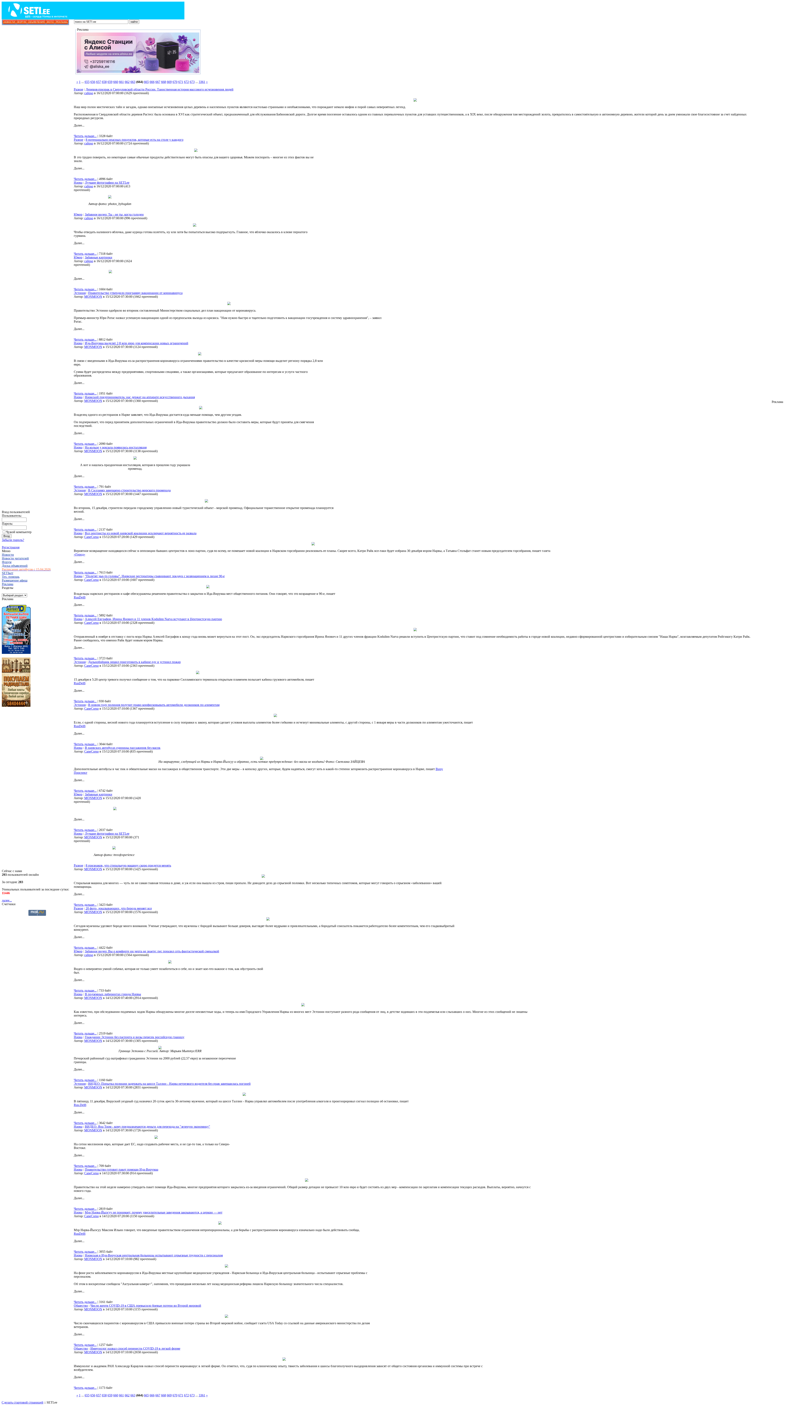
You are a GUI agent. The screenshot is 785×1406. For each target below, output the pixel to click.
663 (132, 82)
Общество (81, 1305)
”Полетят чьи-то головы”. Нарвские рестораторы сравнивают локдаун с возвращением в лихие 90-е (155, 576)
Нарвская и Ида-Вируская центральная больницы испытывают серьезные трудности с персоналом (154, 1255)
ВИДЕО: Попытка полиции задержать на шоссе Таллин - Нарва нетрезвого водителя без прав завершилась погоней (169, 1083)
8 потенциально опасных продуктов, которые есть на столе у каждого (134, 139)
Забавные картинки (98, 257)
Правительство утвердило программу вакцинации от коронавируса (135, 293)
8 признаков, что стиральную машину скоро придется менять (128, 865)
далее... (7, 900)
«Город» (79, 554)
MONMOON (93, 296)
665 (146, 82)
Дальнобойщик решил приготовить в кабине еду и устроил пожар (134, 662)
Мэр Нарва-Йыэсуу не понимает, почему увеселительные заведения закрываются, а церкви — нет (153, 1212)
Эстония (80, 293)
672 (186, 82)
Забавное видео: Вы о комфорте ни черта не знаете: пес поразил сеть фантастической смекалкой (152, 951)
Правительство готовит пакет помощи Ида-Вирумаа (121, 1169)
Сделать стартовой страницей (22, 1402)
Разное (78, 89)
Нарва (78, 182)
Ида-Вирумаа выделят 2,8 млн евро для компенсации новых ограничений (136, 343)
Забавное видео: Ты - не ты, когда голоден (114, 214)
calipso (88, 93)
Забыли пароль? (13, 540)
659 (110, 82)
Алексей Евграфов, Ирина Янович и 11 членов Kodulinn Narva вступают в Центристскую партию (153, 619)
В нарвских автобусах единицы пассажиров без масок (122, 747)
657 (98, 82)
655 (87, 82)
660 (115, 82)
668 (163, 82)
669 (169, 82)
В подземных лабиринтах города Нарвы (113, 994)
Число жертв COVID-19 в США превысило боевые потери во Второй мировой (145, 1305)
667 (157, 82)
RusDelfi (79, 597)
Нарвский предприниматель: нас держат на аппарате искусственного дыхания (140, 397)
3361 (202, 82)
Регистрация (10, 547)
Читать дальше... (85, 136)
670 (175, 82)
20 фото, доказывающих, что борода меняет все (119, 908)
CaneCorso (91, 537)
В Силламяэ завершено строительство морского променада (129, 490)
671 (180, 82)
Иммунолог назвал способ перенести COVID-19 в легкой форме (135, 1348)
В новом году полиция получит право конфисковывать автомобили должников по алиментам (154, 705)
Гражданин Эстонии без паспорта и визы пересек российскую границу (134, 1037)
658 (104, 82)
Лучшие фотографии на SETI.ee (107, 182)
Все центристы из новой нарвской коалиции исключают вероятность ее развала (140, 533)
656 (92, 82)
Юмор (78, 214)
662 (127, 82)
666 (152, 82)
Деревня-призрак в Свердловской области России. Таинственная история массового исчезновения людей (159, 89)
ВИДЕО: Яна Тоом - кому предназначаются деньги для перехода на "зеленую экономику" (147, 1126)
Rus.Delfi (80, 1105)
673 (192, 82)
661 (121, 82)
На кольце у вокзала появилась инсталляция (116, 447)
